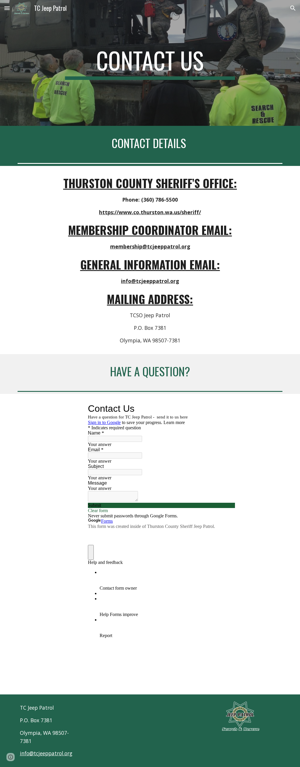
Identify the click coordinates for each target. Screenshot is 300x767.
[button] (7, 8)
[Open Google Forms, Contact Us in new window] (226, 408)
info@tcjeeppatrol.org (46, 753)
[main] (150, 63)
